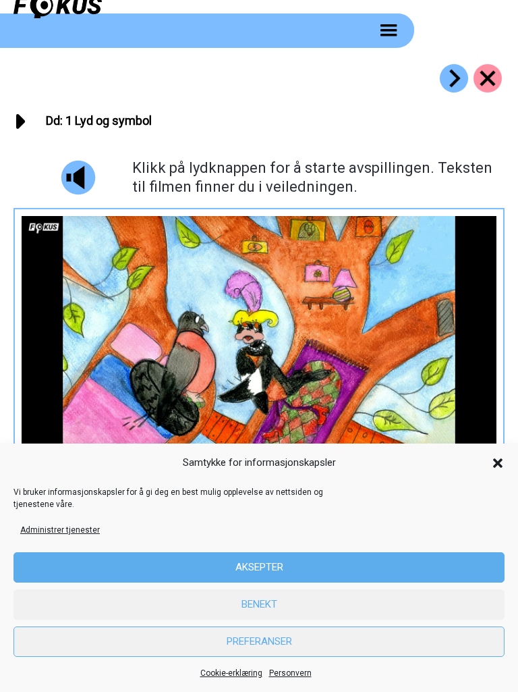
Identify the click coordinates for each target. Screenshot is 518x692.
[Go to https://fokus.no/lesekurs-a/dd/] (488, 78)
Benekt (259, 604)
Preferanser (259, 641)
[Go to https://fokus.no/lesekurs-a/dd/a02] (454, 78)
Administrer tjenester (60, 530)
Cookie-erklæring (231, 673)
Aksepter (259, 567)
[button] (498, 463)
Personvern (290, 673)
